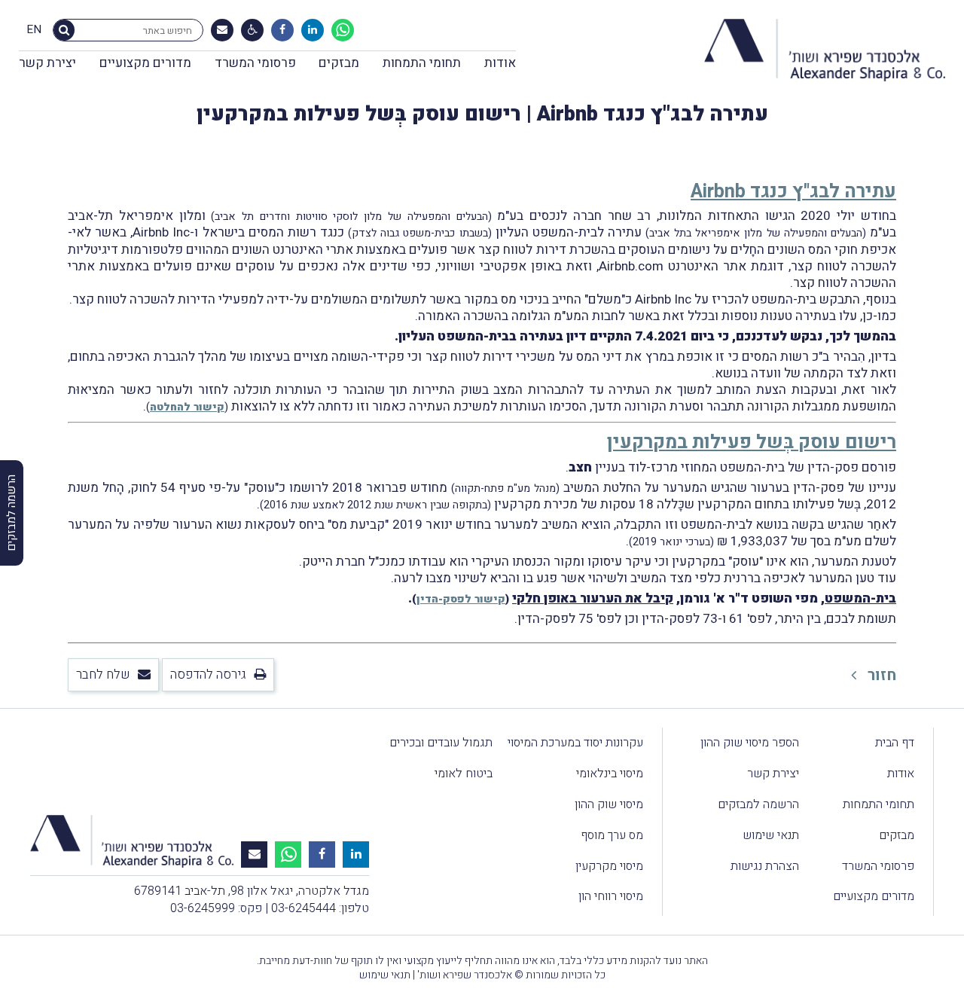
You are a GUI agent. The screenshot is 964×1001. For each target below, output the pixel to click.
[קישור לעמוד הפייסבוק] (282, 30)
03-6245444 (303, 908)
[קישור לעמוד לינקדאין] (312, 30)
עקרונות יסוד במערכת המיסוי (575, 743)
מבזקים (339, 62)
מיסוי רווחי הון (610, 896)
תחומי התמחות (422, 62)
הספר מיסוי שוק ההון (749, 743)
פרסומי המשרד (255, 62)
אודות (500, 62)
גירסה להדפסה (208, 674)
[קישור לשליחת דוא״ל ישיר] (222, 30)
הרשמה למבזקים (758, 804)
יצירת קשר (47, 62)
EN (33, 30)
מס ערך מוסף (612, 835)
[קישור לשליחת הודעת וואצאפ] (342, 30)
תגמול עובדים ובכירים (441, 743)
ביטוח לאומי (464, 773)
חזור (880, 675)
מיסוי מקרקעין (609, 866)
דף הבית (894, 743)
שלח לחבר (103, 674)
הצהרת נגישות (765, 866)
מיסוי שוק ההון (609, 804)
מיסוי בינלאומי (609, 773)
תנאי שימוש (771, 835)
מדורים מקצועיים (145, 62)
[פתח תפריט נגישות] (253, 30)
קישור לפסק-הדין (460, 599)
